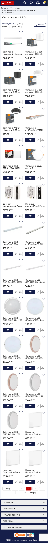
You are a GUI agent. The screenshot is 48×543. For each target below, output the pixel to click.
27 (18, 493)
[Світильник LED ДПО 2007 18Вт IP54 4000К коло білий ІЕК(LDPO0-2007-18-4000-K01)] (35, 306)
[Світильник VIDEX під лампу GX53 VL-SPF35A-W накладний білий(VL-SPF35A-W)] (35, 40)
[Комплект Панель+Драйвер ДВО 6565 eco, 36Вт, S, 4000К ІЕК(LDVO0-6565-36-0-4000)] (13, 458)
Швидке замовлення (15, 64)
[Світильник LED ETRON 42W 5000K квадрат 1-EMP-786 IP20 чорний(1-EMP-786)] (13, 154)
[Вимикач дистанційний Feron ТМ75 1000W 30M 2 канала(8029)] (35, 192)
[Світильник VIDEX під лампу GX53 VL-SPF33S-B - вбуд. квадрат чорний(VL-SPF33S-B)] (13, 116)
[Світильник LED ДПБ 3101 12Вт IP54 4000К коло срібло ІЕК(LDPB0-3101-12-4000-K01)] (13, 420)
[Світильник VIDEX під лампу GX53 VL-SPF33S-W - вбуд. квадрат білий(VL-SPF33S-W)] (35, 78)
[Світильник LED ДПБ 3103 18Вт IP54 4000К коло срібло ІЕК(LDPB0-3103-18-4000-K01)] (35, 382)
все (25, 493)
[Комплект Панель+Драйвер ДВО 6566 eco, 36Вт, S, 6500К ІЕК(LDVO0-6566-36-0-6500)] (35, 420)
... (11, 493)
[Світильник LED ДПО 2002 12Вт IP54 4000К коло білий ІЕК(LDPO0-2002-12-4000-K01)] (13, 344)
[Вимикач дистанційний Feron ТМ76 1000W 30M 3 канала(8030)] (13, 192)
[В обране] (21, 32)
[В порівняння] (20, 64)
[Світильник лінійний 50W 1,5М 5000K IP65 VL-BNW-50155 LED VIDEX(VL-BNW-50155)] (35, 116)
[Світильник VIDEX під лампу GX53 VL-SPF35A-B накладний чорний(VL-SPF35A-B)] (13, 78)
